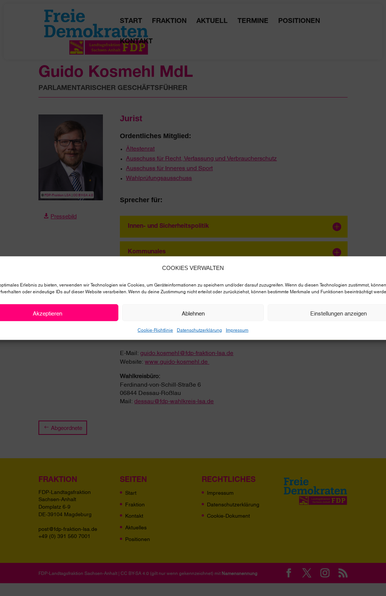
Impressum (237, 329)
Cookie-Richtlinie (155, 329)
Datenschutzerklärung (199, 329)
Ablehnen (193, 312)
